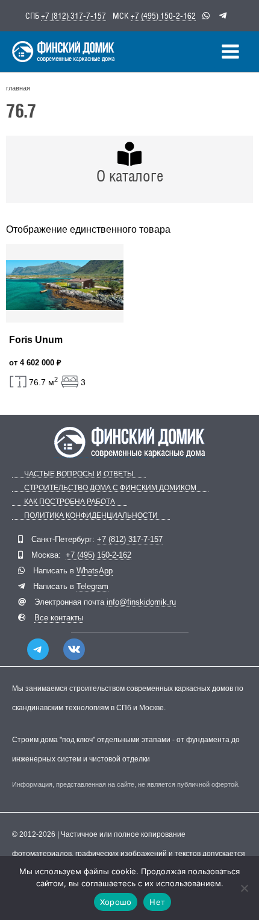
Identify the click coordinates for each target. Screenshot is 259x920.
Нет (157, 902)
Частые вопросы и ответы (79, 474)
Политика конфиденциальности (91, 516)
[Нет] (244, 888)
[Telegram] (38, 649)
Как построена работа (69, 502)
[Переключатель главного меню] (230, 51)
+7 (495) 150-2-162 (163, 15)
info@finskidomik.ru (141, 602)
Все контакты (58, 617)
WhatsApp (94, 570)
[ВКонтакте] (74, 649)
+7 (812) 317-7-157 (73, 15)
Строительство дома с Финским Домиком (110, 488)
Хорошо (116, 902)
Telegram (92, 586)
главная (18, 88)
